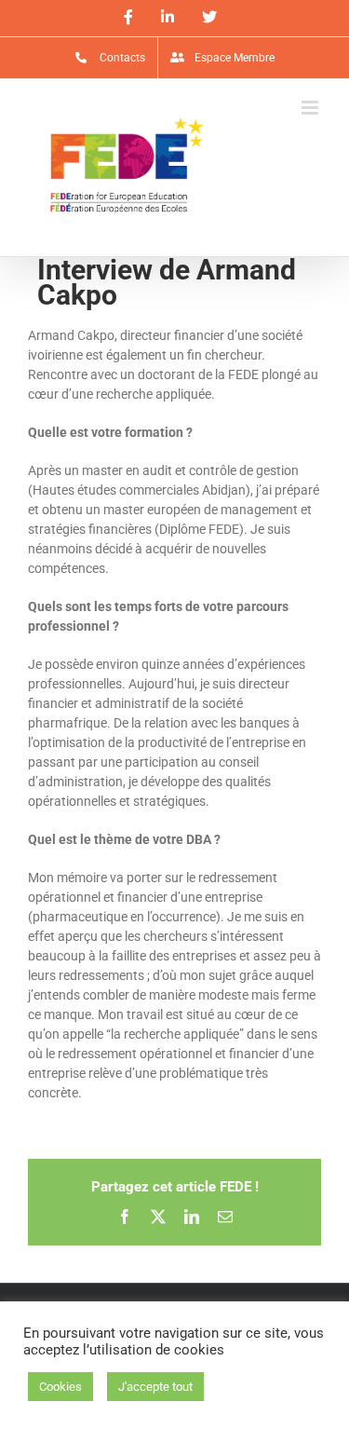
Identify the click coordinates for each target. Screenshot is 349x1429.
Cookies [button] (60, 1387)
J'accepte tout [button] (155, 1387)
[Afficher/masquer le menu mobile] (311, 107)
